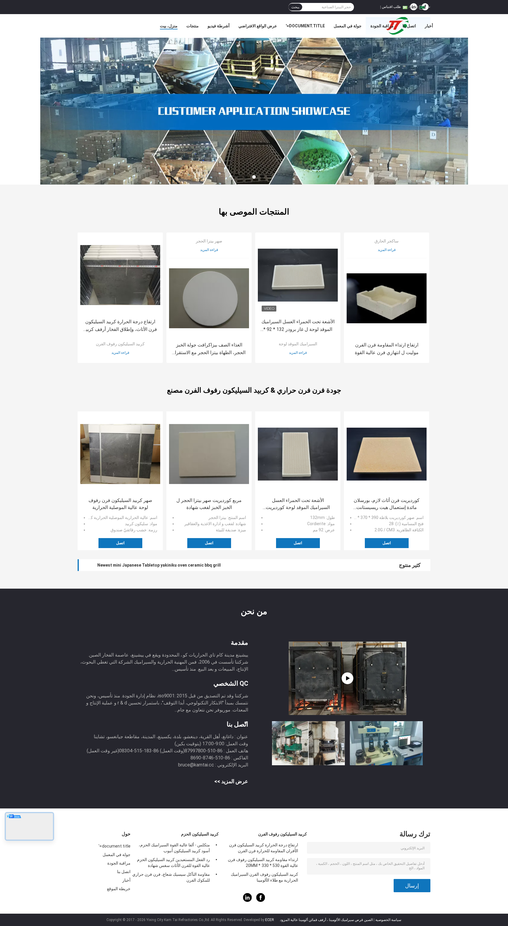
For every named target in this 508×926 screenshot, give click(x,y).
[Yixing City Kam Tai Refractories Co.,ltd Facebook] (261, 900)
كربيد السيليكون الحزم (200, 834)
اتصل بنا (409, 26)
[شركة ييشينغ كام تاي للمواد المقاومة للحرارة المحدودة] (347, 678)
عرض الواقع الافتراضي (257, 26)
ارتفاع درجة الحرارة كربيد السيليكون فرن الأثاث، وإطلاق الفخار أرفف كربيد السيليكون (120, 326)
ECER (269, 920)
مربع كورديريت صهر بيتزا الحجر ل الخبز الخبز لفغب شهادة (209, 504)
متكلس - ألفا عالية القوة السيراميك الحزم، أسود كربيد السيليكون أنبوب (174, 848)
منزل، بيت (169, 26)
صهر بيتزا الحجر (209, 241)
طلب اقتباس (391, 7)
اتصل (120, 543)
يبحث (295, 7)
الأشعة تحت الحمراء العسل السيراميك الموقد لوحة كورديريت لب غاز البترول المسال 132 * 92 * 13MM (298, 504)
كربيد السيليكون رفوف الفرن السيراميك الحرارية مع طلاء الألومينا (264, 877)
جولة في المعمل (348, 26)
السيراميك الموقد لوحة (298, 343)
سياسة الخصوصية (388, 920)
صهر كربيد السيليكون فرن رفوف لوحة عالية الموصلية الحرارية (120, 504)
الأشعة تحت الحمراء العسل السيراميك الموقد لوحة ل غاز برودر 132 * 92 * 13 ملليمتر (298, 326)
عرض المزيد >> (231, 781)
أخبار (429, 26)
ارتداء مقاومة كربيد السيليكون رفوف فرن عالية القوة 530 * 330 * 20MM (263, 862)
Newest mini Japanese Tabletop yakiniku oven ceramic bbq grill (159, 565)
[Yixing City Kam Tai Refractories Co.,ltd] (254, 111)
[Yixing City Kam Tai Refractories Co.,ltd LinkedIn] (247, 900)
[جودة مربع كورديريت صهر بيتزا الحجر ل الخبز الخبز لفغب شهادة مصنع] (209, 454)
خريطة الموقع (119, 888)
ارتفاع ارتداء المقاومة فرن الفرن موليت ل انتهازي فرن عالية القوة (387, 348)
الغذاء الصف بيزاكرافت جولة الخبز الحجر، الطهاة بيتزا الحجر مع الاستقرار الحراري (209, 349)
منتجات (192, 26)
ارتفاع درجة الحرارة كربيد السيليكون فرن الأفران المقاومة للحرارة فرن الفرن (263, 848)
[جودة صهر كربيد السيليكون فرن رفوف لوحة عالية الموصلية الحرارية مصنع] (120, 454)
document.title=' (305, 26)
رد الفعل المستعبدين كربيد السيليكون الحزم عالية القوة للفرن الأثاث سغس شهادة (173, 862)
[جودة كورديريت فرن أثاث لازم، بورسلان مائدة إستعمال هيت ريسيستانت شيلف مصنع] (387, 454)
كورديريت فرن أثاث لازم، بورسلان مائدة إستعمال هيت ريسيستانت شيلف (387, 504)
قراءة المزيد (120, 353)
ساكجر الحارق (387, 241)
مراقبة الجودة (382, 26)
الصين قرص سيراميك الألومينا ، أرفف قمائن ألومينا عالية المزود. (325, 920)
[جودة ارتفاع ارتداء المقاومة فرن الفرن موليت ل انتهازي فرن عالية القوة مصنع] (387, 298)
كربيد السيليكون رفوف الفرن (120, 343)
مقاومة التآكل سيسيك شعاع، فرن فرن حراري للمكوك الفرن (171, 877)
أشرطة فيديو (219, 26)
